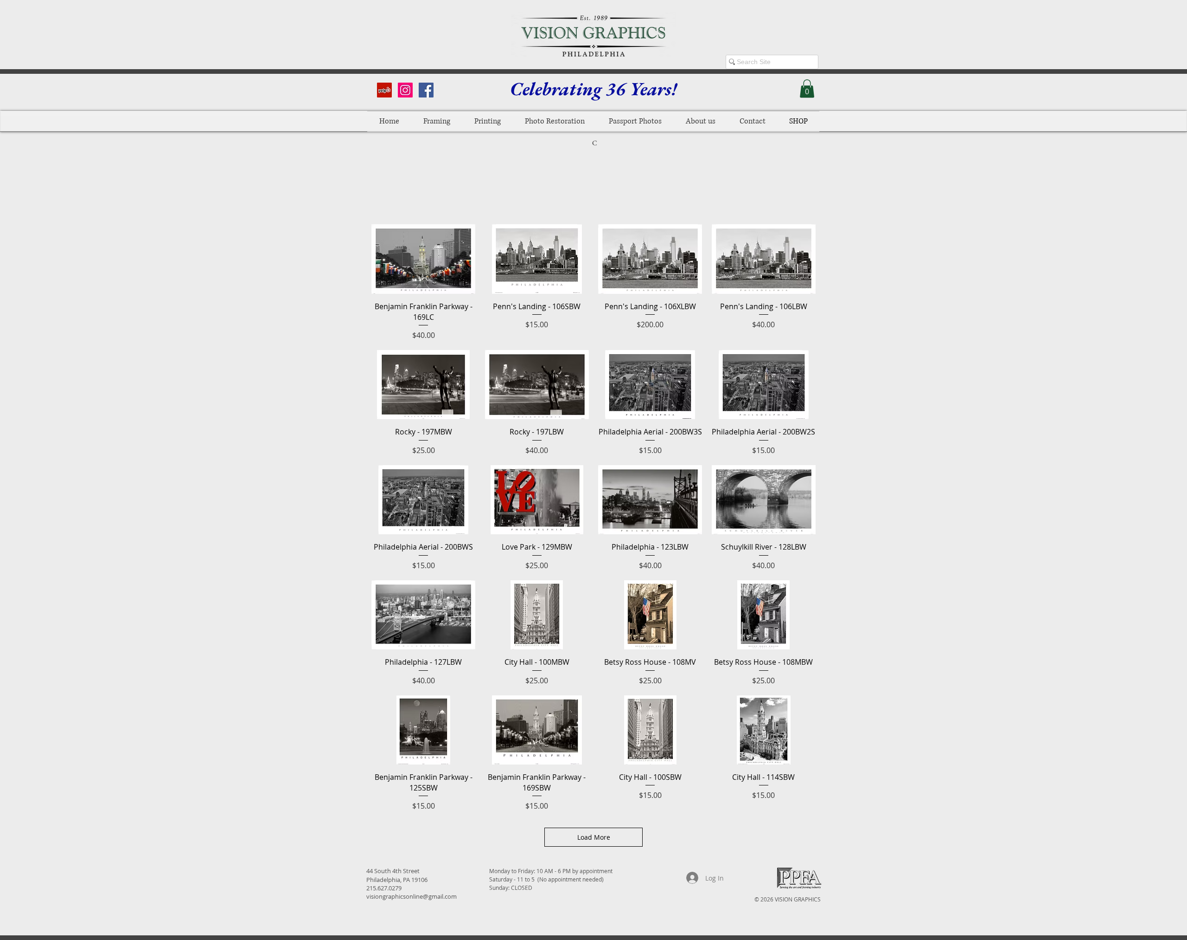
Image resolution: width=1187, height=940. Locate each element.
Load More (593, 837)
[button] (807, 88)
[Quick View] (423, 259)
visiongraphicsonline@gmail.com (411, 896)
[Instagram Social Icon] (405, 90)
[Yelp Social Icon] (384, 90)
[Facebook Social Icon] (426, 90)
